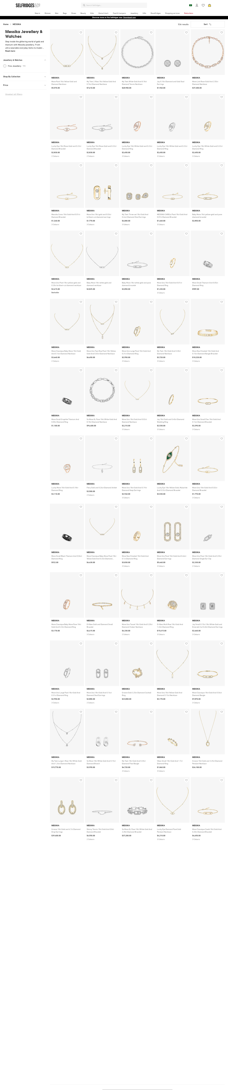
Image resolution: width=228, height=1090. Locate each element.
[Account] (197, 5)
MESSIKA (17, 24)
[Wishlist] (203, 5)
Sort (206, 24)
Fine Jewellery (17, 66)
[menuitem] (37, 13)
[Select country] (190, 5)
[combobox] (116, 5)
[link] (66, 82)
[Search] (84, 5)
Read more (10, 51)
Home (5, 24)
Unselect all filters (13, 94)
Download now (129, 17)
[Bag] (209, 5)
